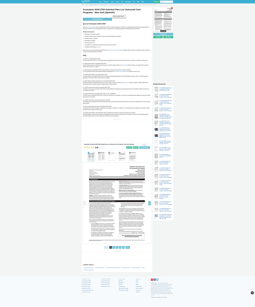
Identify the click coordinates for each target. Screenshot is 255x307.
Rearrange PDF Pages (123, 288)
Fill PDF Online (97, 19)
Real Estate (128, 1)
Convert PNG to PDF (86, 284)
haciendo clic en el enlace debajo (114, 50)
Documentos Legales (126, 267)
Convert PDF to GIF (105, 284)
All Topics (138, 292)
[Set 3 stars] (89, 147)
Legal (112, 1)
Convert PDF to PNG (105, 282)
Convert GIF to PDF (86, 286)
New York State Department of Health (113, 267)
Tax (134, 1)
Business (106, 1)
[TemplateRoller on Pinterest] (152, 280)
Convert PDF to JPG (105, 280)
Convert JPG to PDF (86, 292)
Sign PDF (121, 284)
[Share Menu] (252, 292)
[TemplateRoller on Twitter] (157, 280)
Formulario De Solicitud (99, 267)
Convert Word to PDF (86, 280)
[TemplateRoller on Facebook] (155, 280)
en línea (98, 47)
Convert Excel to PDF (86, 282)
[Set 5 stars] (94, 147)
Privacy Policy (139, 286)
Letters (117, 1)
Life (122, 1)
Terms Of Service (139, 288)
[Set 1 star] (85, 147)
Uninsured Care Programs (120, 71)
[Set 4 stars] (91, 147)
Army (100, 1)
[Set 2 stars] (87, 147)
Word (136, 147)
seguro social (125, 82)
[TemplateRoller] (86, 2)
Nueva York (124, 65)
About (137, 280)
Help (137, 282)
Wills (138, 1)
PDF (130, 147)
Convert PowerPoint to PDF (87, 290)
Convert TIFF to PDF (86, 288)
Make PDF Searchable (123, 290)
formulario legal (91, 27)
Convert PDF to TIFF (105, 286)
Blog (143, 1)
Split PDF (121, 280)
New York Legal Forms (136, 267)
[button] (149, 203)
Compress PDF (122, 286)
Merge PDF (121, 282)
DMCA (137, 284)
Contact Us (138, 290)
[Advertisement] (117, 129)
